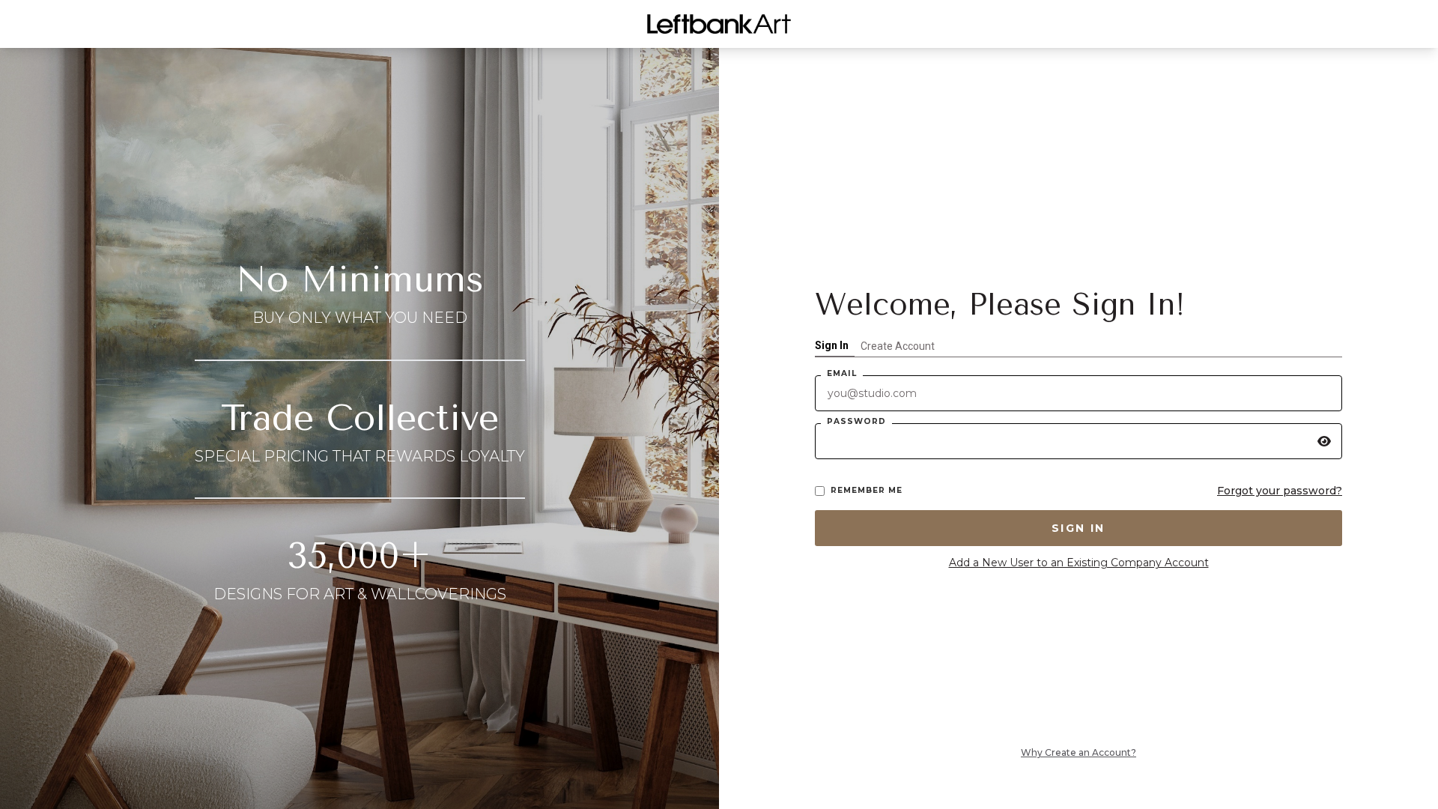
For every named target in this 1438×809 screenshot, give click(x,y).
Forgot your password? (1279, 490)
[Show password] (1324, 441)
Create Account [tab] (898, 346)
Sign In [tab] (832, 345)
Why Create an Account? (1078, 752)
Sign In (1078, 528)
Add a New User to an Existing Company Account (1079, 562)
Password (856, 421)
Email (842, 373)
